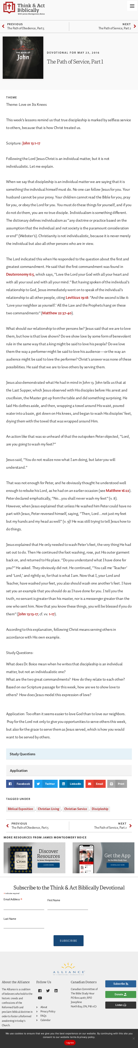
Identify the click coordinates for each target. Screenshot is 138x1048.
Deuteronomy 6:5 (20, 274)
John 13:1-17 (31, 143)
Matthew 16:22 (117, 491)
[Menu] (132, 6)
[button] (19, 784)
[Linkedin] (55, 990)
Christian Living (48, 809)
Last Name (10, 919)
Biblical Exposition (20, 809)
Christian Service (75, 809)
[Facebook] (39, 990)
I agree (70, 1042)
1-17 (51, 614)
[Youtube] (39, 998)
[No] (133, 1038)
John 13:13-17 (28, 614)
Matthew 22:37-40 (57, 313)
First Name (53, 900)
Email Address (13, 900)
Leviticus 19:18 (77, 298)
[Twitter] (48, 990)
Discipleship (100, 809)
